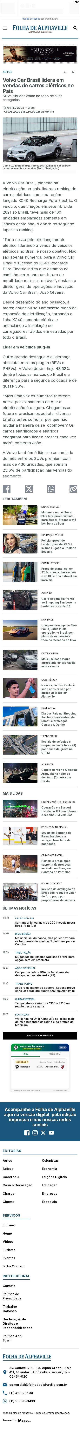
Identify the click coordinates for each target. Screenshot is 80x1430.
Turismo (9, 1250)
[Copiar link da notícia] (73, 489)
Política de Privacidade (12, 1296)
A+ (73, 72)
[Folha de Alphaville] (40, 29)
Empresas (49, 1193)
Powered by (10, 1420)
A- (65, 72)
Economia (49, 1169)
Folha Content (14, 1266)
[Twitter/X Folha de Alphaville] (43, 1132)
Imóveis (9, 1225)
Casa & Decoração (17, 1185)
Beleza (8, 1169)
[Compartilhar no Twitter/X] (29, 489)
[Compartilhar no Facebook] (6, 489)
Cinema (9, 1202)
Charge (8, 1193)
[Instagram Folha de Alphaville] (35, 1132)
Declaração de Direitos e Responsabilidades (17, 1323)
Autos (7, 1160)
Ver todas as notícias (40, 1035)
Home (7, 1233)
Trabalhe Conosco (10, 1309)
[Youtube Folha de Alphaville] (51, 1132)
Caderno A (11, 1177)
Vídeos (8, 1242)
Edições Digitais (54, 1177)
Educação (50, 1185)
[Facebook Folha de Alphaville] (27, 1132)
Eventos (9, 1258)
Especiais (49, 1202)
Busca (75, 28)
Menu (5, 28)
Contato (9, 1286)
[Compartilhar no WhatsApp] (51, 489)
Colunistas (50, 1160)
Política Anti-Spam (13, 1338)
